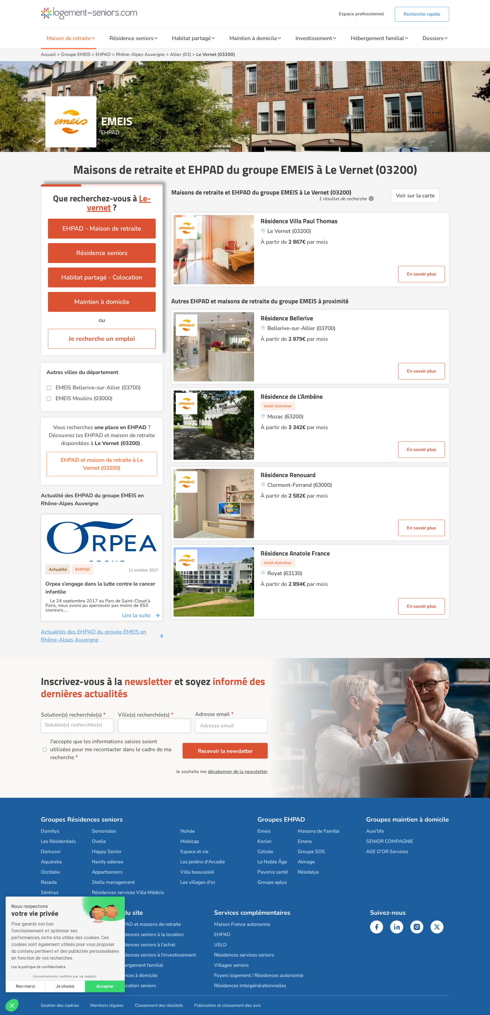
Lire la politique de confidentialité (38, 967)
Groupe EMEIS (75, 54)
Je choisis (65, 986)
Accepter (105, 986)
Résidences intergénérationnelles (250, 985)
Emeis (264, 831)
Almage (306, 862)
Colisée (265, 851)
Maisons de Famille (318, 831)
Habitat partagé (191, 38)
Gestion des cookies (60, 1005)
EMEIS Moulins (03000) (84, 398)
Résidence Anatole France (295, 553)
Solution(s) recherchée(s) (71, 715)
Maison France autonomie (242, 924)
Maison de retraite (69, 38)
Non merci (25, 986)
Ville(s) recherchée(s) (144, 715)
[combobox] (77, 726)
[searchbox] (77, 725)
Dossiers (433, 38)
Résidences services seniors (244, 955)
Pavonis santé (272, 872)
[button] (12, 1005)
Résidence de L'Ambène (292, 396)
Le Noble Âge (272, 862)
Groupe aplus (272, 882)
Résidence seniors (131, 38)
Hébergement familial (377, 38)
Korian (264, 841)
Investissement (313, 38)
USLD (220, 944)
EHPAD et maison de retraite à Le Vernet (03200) (102, 464)
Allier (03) (180, 54)
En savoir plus (421, 274)
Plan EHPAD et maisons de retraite (143, 924)
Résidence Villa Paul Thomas (299, 221)
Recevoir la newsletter (225, 751)
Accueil (48, 54)
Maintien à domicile (253, 38)
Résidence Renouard (288, 475)
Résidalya (308, 872)
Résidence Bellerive (287, 318)
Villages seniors (231, 965)
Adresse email (212, 714)
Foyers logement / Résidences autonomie (258, 975)
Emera (305, 841)
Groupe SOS (311, 851)
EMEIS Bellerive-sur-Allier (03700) (98, 387)
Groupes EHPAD (281, 819)
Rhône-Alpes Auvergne (140, 54)
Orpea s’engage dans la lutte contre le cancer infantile (100, 588)
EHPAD (103, 54)
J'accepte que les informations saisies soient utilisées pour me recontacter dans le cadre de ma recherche (110, 749)
